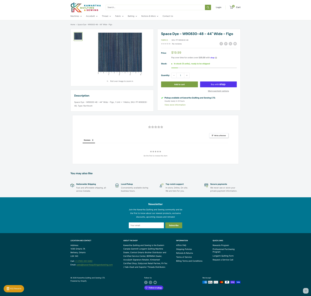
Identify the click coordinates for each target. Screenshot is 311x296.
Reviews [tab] (87, 140)
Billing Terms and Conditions (189, 261)
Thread (105, 16)
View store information (175, 105)
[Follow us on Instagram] (150, 282)
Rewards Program (221, 245)
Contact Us (168, 16)
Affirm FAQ (181, 245)
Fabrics (164, 40)
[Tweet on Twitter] (230, 43)
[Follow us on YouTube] (155, 282)
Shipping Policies (184, 249)
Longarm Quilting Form (223, 256)
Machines (74, 16)
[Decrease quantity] (174, 75)
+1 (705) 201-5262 (83, 261)
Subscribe (174, 225)
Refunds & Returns (184, 253)
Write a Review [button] (220, 135)
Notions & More (148, 16)
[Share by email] (235, 43)
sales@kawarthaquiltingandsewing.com (95, 264)
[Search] (208, 7)
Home (72, 24)
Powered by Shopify (78, 281)
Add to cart (179, 84)
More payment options (218, 91)
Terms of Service (184, 257)
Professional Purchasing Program (224, 250)
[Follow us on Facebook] (146, 282)
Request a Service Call (223, 259)
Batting (131, 16)
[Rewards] (14, 288)
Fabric (118, 16)
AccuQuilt (90, 16)
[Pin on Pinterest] (226, 43)
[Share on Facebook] (221, 43)
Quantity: (165, 75)
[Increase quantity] (186, 75)
